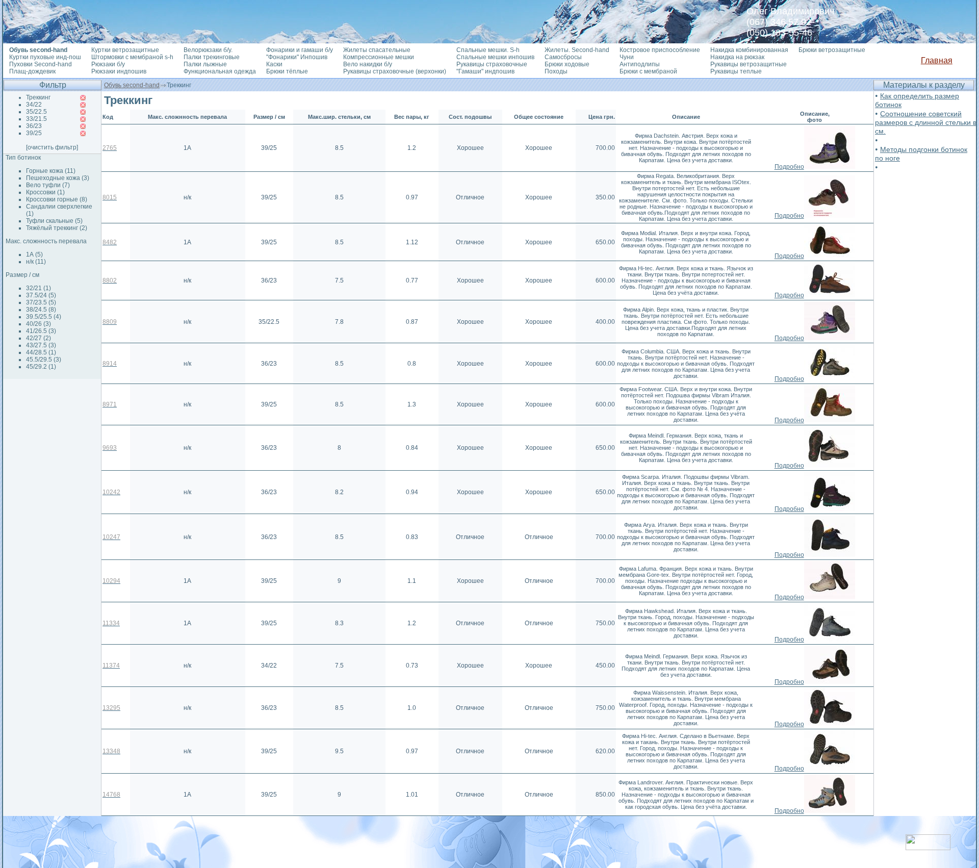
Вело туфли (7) (48, 185)
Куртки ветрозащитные (125, 50)
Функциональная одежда (220, 71)
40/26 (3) (38, 323)
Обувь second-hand (132, 85)
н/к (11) (36, 261)
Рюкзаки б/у (108, 64)
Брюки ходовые (567, 64)
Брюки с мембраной (648, 71)
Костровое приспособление (660, 50)
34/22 (34, 104)
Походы (556, 71)
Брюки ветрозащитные (831, 50)
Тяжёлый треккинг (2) (56, 228)
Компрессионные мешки (378, 57)
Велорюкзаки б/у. (208, 50)
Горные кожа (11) (50, 170)
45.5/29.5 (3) (43, 359)
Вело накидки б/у (367, 64)
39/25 (34, 133)
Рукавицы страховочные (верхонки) (394, 71)
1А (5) (34, 254)
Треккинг (38, 97)
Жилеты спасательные (376, 50)
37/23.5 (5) (41, 302)
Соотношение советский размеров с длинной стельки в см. (925, 122)
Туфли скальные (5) (54, 220)
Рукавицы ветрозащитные (748, 64)
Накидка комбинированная (749, 50)
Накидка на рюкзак (737, 57)
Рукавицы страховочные (491, 64)
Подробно (789, 166)
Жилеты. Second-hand (577, 50)
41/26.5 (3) (41, 331)
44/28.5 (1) (41, 352)
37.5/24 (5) (41, 295)
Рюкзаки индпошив (118, 71)
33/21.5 (36, 118)
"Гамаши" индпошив (485, 71)
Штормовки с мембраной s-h (132, 57)
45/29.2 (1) (41, 366)
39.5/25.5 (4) (43, 316)
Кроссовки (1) (45, 192)
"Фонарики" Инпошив (296, 57)
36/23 (34, 126)
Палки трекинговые (212, 57)
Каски (274, 64)
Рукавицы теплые (736, 71)
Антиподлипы (640, 64)
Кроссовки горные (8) (56, 199)
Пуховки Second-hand (40, 64)
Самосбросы (563, 57)
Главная (936, 60)
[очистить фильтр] (52, 147)
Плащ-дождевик (32, 71)
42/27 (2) (38, 338)
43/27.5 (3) (41, 345)
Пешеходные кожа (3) (57, 178)
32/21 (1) (38, 288)
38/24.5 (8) (41, 309)
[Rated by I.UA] (928, 847)
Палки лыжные (205, 64)
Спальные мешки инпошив (495, 57)
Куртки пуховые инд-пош (45, 57)
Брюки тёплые (287, 71)
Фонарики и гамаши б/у (299, 50)
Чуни (627, 57)
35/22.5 (36, 111)
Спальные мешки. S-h (488, 50)
